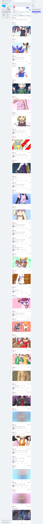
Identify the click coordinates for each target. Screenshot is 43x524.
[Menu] (30, 7)
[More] (30, 20)
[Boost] (17, 20)
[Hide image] (12, 26)
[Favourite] (21, 20)
